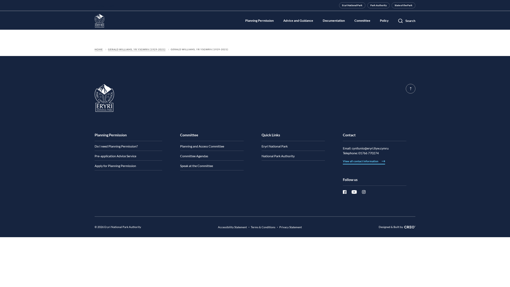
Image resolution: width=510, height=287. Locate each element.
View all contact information (361, 161)
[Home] (104, 106)
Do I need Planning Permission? (116, 146)
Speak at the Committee (196, 166)
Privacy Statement (290, 227)
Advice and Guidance (298, 20)
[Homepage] (99, 21)
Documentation (334, 20)
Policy (384, 20)
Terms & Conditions (263, 227)
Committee (362, 20)
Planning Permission (259, 20)
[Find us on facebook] (347, 192)
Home (99, 49)
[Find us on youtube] (357, 192)
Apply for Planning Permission (115, 166)
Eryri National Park (352, 5)
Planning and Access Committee (202, 146)
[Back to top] (410, 88)
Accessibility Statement (232, 227)
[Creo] (409, 227)
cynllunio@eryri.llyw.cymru (370, 148)
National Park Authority (278, 156)
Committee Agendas (194, 156)
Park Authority (378, 5)
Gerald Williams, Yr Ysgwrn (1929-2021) (137, 49)
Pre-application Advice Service (115, 156)
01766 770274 (368, 153)
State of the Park (403, 5)
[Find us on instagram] (364, 192)
